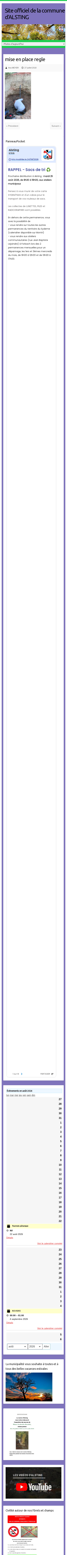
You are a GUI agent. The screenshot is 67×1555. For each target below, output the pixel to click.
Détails (9, 1237)
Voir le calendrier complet (49, 1243)
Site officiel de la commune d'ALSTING (35, 13)
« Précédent (12, 126)
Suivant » (56, 126)
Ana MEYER (13, 68)
